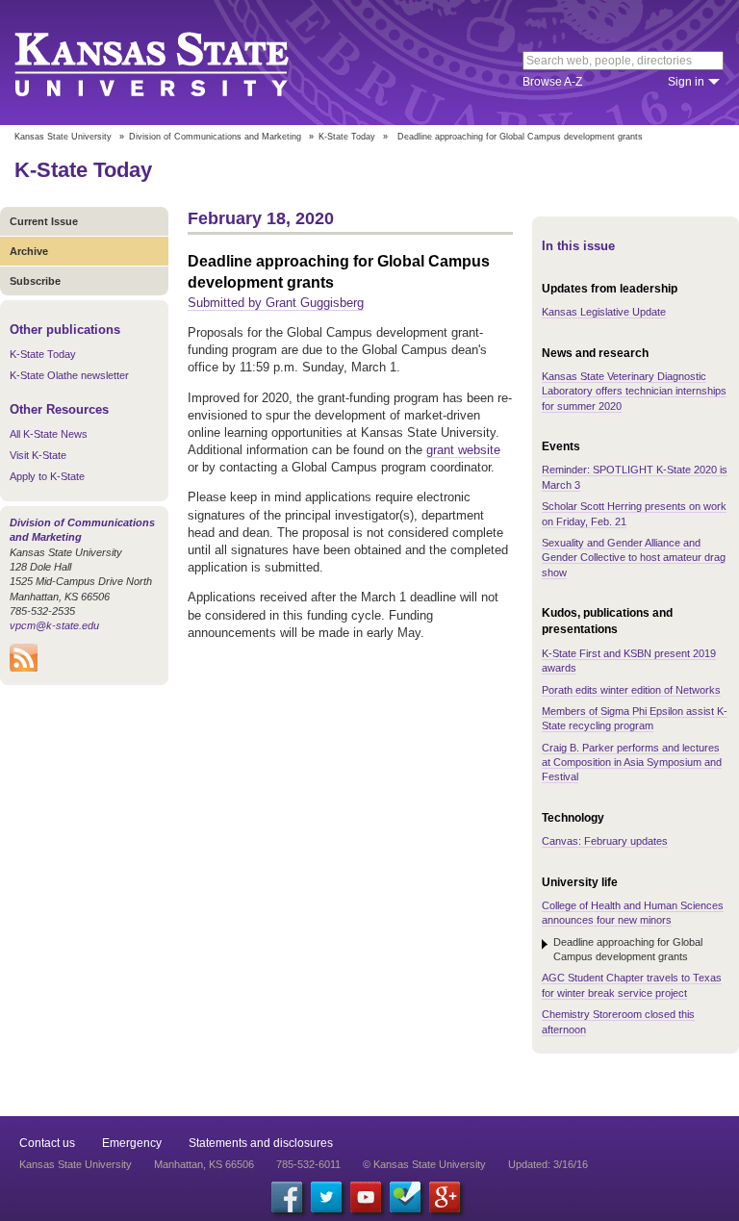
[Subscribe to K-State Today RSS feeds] (24, 668)
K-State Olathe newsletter (69, 375)
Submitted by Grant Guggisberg (276, 302)
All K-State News (49, 434)
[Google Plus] (444, 1197)
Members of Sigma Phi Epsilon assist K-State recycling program (634, 718)
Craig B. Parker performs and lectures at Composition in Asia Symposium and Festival (632, 762)
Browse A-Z (552, 82)
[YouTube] (365, 1197)
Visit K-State (38, 455)
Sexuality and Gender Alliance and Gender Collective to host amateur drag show (634, 557)
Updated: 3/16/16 (548, 1164)
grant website (463, 450)
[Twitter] (326, 1197)
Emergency (132, 1143)
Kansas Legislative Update (604, 312)
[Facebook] (286, 1197)
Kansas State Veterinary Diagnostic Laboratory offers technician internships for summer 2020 (634, 391)
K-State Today (347, 136)
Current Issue (44, 221)
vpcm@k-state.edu (54, 625)
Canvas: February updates (605, 841)
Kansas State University (175, 62)
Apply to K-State (47, 476)
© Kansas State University (424, 1164)
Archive (29, 251)
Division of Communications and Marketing (215, 136)
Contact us (47, 1143)
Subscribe (35, 281)
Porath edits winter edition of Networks (631, 690)
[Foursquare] (405, 1197)
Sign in (686, 82)
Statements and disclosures (261, 1143)
